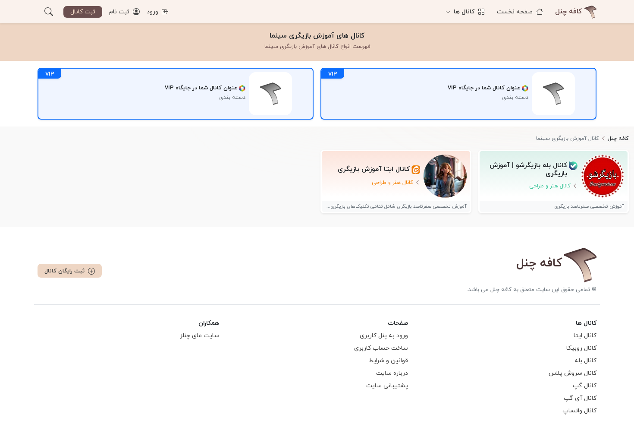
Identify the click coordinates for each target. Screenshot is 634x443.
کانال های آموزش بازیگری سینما (317, 36)
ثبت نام (120, 12)
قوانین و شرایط (388, 361)
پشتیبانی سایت (387, 386)
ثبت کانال (82, 12)
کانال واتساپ (579, 411)
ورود (153, 12)
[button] (48, 12)
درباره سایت (392, 373)
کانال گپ (584, 386)
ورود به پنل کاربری (384, 336)
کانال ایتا (585, 336)
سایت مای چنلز (199, 336)
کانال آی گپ (580, 398)
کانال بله (585, 361)
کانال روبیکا (581, 348)
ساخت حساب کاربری (381, 348)
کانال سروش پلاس (572, 373)
